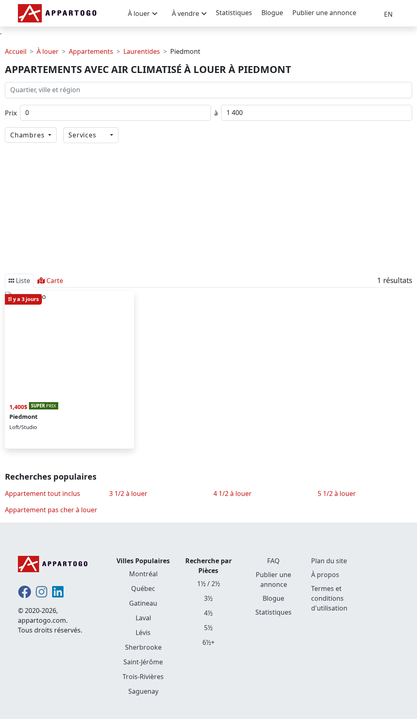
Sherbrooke (143, 647)
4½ (208, 612)
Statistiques (234, 12)
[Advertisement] (208, 207)
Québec (143, 588)
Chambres (28, 135)
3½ (208, 598)
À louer (139, 13)
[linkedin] (58, 594)
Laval (143, 617)
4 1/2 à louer (232, 493)
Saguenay (143, 691)
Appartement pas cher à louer (51, 509)
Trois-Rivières (143, 676)
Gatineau (143, 603)
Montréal (143, 573)
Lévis (143, 632)
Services (86, 135)
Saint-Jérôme (143, 661)
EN (388, 14)
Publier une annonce (324, 12)
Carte (54, 280)
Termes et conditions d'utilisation (329, 598)
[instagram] (41, 594)
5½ (208, 627)
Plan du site (329, 560)
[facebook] (24, 594)
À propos (325, 574)
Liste (23, 280)
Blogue (272, 12)
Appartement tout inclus (42, 493)
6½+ (208, 642)
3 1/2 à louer (128, 493)
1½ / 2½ (208, 583)
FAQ (273, 560)
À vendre (185, 13)
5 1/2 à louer (337, 493)
